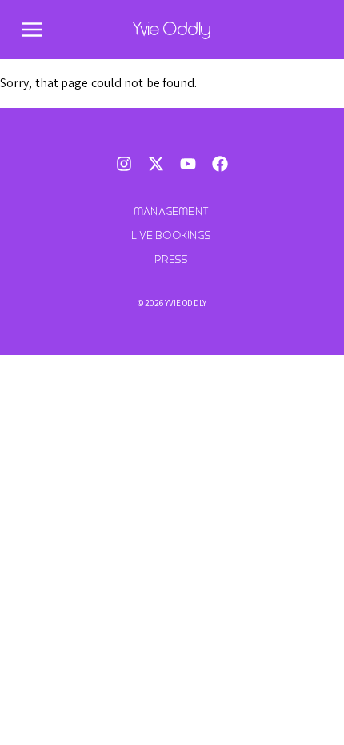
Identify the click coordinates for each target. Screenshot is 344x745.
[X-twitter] (156, 164)
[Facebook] (220, 164)
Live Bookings (172, 235)
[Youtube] (188, 164)
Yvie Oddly (172, 29)
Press (172, 259)
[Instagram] (124, 164)
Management (172, 211)
